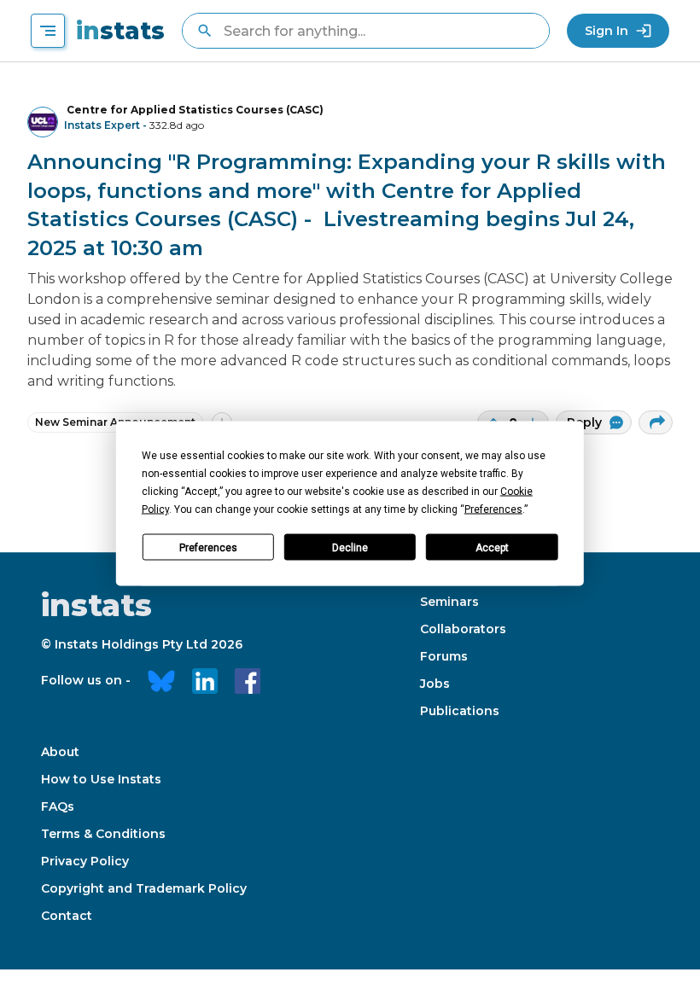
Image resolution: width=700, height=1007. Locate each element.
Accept (492, 547)
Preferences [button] (493, 509)
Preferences (208, 547)
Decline (350, 547)
